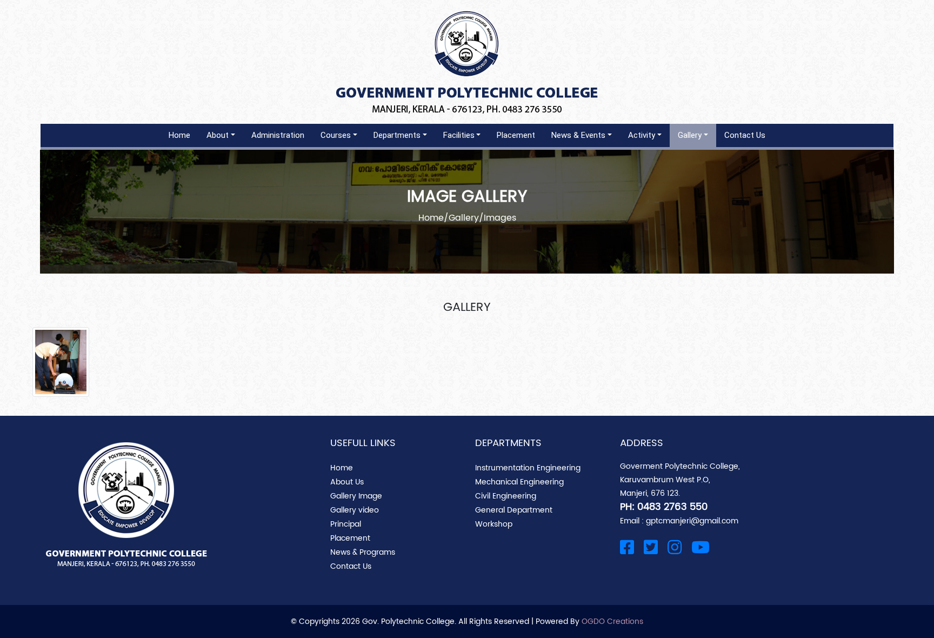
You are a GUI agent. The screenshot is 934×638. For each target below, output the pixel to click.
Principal (345, 524)
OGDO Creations (612, 621)
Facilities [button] (459, 135)
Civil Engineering (505, 496)
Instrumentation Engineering (528, 468)
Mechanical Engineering (519, 482)
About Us (347, 482)
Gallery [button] (690, 135)
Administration (277, 135)
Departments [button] (397, 135)
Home (179, 135)
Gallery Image (356, 496)
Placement (516, 135)
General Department (513, 510)
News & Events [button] (578, 135)
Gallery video (354, 510)
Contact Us (350, 566)
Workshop (493, 524)
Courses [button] (336, 135)
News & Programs (362, 552)
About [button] (217, 135)
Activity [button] (641, 135)
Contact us (744, 135)
